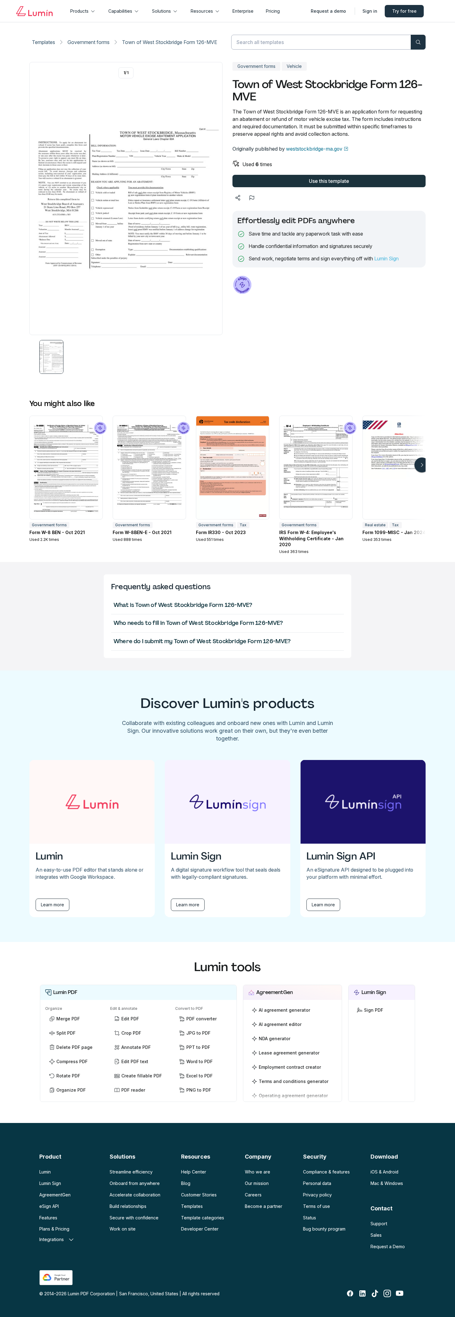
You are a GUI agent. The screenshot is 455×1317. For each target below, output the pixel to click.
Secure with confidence (134, 1217)
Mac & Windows (386, 1183)
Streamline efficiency (131, 1171)
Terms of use (316, 1206)
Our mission (256, 1183)
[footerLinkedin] (362, 1293)
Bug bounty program (324, 1228)
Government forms (88, 42)
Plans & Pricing (54, 1228)
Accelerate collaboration (135, 1194)
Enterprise (243, 11)
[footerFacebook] (350, 1293)
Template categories (202, 1217)
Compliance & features (326, 1171)
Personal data (317, 1183)
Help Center (193, 1171)
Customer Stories (199, 1194)
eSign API (49, 1206)
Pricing (273, 11)
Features (48, 1217)
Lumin (45, 1171)
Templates (43, 42)
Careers (253, 1194)
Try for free (404, 11)
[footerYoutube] (399, 1293)
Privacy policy (317, 1194)
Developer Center (200, 1228)
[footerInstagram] (387, 1293)
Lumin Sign (386, 258)
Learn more (52, 904)
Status (309, 1217)
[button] (51, 357)
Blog (185, 1183)
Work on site (123, 1228)
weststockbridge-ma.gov (314, 149)
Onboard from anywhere (135, 1183)
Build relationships (128, 1206)
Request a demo (328, 11)
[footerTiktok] (375, 1293)
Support (378, 1223)
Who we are (257, 1171)
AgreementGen (55, 1194)
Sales (376, 1235)
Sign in (369, 11)
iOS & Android (384, 1171)
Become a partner (263, 1206)
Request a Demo (387, 1246)
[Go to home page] (34, 11)
